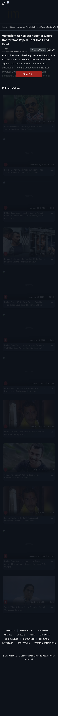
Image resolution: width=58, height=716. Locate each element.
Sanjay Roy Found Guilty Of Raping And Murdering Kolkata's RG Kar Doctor (21, 519)
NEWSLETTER (26, 630)
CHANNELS (45, 635)
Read (5, 44)
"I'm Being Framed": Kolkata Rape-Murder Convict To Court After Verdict (22, 476)
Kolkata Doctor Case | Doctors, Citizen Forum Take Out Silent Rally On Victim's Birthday (23, 171)
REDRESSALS (24, 643)
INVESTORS (7, 643)
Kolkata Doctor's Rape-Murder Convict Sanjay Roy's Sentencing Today (24, 433)
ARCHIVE (8, 635)
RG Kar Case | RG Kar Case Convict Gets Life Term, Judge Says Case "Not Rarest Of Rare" (23, 303)
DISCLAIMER (29, 639)
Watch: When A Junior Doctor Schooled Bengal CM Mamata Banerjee (24, 608)
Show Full (28, 74)
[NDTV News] (13, 11)
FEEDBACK (44, 639)
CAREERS (21, 635)
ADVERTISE (43, 630)
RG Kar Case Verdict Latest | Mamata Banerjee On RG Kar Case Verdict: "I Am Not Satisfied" (24, 346)
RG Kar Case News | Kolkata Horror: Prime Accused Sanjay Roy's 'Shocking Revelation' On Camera (25, 564)
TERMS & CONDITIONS (45, 643)
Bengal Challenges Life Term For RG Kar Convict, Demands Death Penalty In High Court (25, 260)
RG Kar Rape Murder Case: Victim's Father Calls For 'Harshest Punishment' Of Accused (24, 389)
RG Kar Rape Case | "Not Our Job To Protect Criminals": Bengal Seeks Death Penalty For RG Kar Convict (24, 216)
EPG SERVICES (11, 639)
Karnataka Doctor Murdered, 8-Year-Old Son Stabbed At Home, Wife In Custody (23, 128)
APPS (32, 635)
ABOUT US (11, 630)
